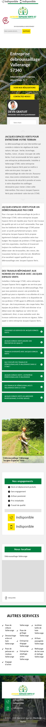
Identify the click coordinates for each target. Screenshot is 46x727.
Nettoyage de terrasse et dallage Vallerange (39, 653)
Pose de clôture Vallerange (9, 628)
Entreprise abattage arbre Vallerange (24, 655)
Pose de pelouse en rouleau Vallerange (9, 653)
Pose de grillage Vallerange (24, 633)
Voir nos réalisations (25, 88)
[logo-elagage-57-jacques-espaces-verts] (23, 12)
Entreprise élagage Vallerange (24, 643)
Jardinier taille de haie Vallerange (39, 629)
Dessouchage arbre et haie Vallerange (10, 640)
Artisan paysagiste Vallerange (39, 641)
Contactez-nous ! (22, 97)
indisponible (11, 1)
